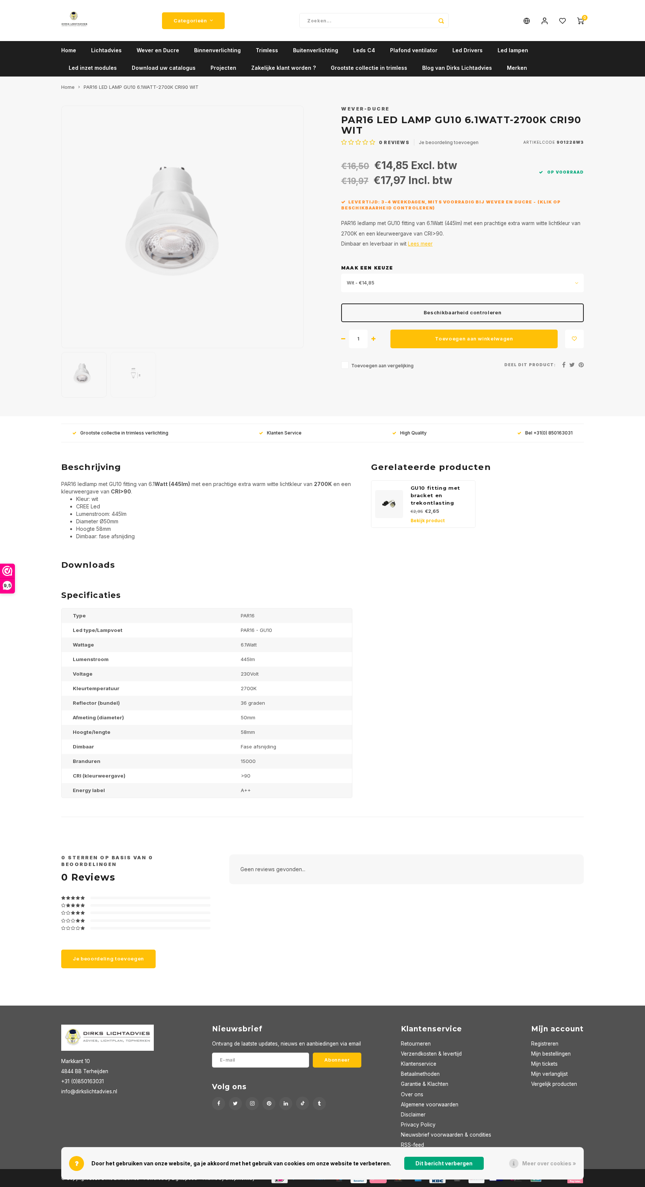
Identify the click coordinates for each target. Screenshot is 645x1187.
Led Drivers (467, 50)
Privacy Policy (418, 1125)
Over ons (412, 1094)
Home (68, 50)
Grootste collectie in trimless (369, 68)
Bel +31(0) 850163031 (549, 433)
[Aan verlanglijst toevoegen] (574, 339)
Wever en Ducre (158, 50)
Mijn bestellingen (551, 1054)
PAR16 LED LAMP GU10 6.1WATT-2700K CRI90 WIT (141, 87)
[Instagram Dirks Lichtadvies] (252, 1103)
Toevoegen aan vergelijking (382, 365)
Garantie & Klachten (424, 1084)
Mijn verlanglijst (549, 1074)
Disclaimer (413, 1115)
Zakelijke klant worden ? (283, 68)
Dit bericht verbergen (444, 1163)
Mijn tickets (544, 1064)
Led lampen (513, 50)
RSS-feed (412, 1145)
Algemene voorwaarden (429, 1104)
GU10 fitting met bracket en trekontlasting (436, 495)
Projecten (223, 68)
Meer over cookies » (549, 1163)
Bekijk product (428, 520)
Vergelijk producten (554, 1084)
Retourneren (416, 1044)
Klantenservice (418, 1064)
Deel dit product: (530, 364)
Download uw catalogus (164, 68)
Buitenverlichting (315, 50)
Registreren (544, 1044)
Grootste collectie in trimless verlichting (124, 433)
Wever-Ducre (365, 109)
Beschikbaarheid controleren (463, 312)
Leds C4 (364, 50)
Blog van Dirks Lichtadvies (457, 68)
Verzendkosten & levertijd (431, 1054)
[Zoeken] (441, 20)
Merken (517, 68)
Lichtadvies (106, 50)
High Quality (413, 433)
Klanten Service (284, 433)
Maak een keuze (367, 268)
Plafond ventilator (413, 50)
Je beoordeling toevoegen (449, 142)
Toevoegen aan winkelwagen (474, 339)
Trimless (267, 50)
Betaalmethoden (420, 1074)
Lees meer (420, 244)
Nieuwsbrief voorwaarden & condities (446, 1135)
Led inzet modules (93, 68)
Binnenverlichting (217, 50)
